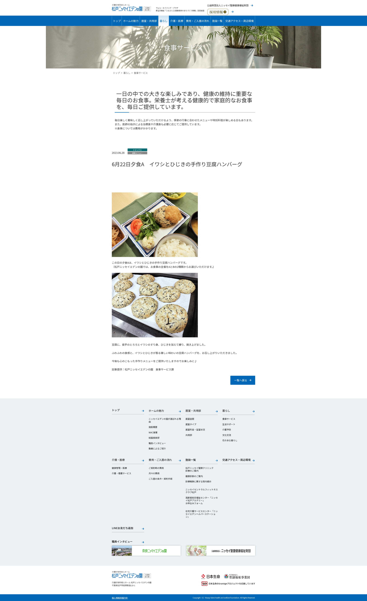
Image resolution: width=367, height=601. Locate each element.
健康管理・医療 (119, 468)
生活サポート (228, 424)
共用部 (189, 435)
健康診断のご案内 (194, 476)
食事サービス (228, 418)
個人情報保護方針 (120, 597)
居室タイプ (191, 424)
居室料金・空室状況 (195, 429)
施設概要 (153, 427)
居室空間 (190, 418)
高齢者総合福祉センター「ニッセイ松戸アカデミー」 (202, 499)
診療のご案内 (192, 470)
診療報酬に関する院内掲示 (198, 481)
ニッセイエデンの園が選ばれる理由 (165, 420)
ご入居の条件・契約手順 (160, 478)
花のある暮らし (229, 440)
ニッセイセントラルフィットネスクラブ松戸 (202, 491)
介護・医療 (176, 21)
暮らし (163, 21)
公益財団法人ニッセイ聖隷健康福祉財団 (227, 5)
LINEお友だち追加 (122, 528)
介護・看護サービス (121, 473)
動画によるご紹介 (157, 448)
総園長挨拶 (154, 437)
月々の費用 (154, 473)
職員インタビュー (157, 443)
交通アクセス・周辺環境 (239, 21)
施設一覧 (217, 21)
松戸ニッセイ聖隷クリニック (199, 468)
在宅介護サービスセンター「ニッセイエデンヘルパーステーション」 (202, 514)
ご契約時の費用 (156, 468)
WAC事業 (153, 432)
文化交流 (226, 435)
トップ (117, 21)
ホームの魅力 (130, 21)
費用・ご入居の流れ (197, 21)
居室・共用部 (149, 21)
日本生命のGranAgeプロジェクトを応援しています (232, 583)
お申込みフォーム (194, 503)
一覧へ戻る (240, 380)
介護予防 (226, 429)
